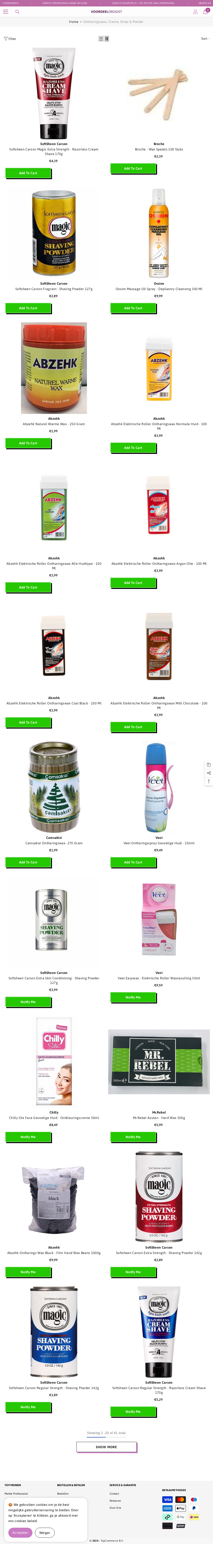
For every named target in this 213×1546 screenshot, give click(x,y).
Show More (106, 1447)
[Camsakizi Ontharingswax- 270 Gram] (54, 787)
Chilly (54, 1112)
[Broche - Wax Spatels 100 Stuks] (159, 93)
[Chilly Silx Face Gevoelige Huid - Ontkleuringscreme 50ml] (54, 1062)
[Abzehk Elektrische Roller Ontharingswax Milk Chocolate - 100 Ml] (159, 647)
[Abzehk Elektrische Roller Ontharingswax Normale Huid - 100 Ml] (159, 368)
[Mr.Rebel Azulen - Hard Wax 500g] (159, 1062)
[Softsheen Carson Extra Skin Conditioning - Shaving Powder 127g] (54, 922)
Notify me (28, 1002)
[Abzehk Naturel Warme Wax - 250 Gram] (54, 368)
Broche (159, 144)
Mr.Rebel (159, 1112)
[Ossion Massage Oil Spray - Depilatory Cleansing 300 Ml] (159, 233)
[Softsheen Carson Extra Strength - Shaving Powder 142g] (159, 1197)
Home (73, 22)
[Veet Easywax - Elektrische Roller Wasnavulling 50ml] (159, 922)
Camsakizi (54, 837)
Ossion (159, 283)
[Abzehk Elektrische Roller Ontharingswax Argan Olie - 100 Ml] (159, 508)
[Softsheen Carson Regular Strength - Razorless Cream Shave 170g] (159, 1332)
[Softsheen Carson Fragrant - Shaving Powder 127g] (54, 233)
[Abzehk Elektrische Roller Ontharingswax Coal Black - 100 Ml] (54, 647)
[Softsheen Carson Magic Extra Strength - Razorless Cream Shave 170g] (54, 93)
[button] (101, 38)
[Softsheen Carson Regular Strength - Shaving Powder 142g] (54, 1332)
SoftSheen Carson (53, 144)
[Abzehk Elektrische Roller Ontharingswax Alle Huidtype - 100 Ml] (54, 508)
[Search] (17, 11)
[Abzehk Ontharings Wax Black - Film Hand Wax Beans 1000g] (54, 1197)
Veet (159, 837)
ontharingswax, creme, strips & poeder (113, 22)
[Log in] (195, 11)
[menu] (5, 11)
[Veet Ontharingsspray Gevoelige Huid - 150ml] (159, 787)
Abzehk (54, 418)
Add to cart (28, 173)
